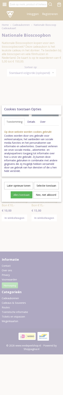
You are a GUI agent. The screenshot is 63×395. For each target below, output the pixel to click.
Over (43, 121)
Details (31, 121)
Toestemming (14, 121)
